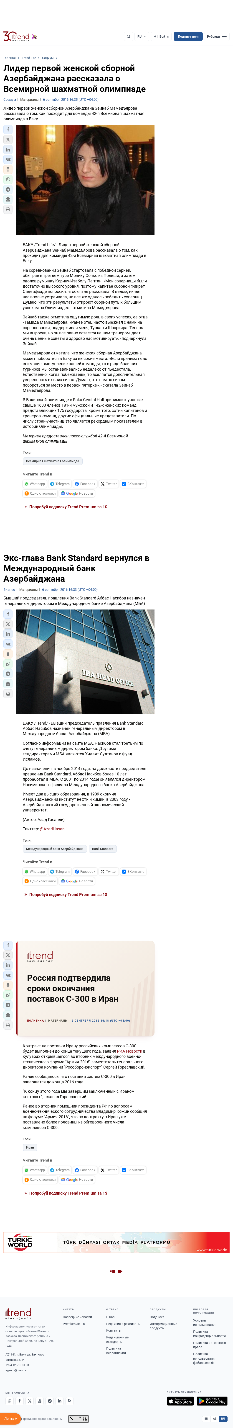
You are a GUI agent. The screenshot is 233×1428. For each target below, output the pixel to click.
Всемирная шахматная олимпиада (52, 461)
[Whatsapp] (9, 1401)
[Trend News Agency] (18, 1314)
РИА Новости (129, 1051)
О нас (110, 1317)
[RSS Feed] (70, 1401)
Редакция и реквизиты (123, 1324)
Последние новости (77, 1317)
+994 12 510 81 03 (17, 1365)
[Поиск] (128, 36)
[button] (8, 129)
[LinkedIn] (60, 1401)
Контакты (113, 1330)
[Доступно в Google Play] (212, 1401)
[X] (29, 1401)
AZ (215, 1418)
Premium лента (74, 1324)
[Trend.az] (20, 36)
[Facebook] (19, 1401)
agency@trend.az (16, 1370)
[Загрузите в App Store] (180, 1401)
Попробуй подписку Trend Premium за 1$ (67, 506)
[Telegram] (50, 1401)
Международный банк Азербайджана (55, 849)
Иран (30, 1147)
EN (206, 1418)
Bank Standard (102, 849)
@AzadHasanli (53, 828)
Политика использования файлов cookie (204, 1358)
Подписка (157, 1317)
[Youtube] (39, 1401)
